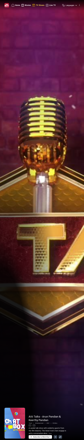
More (50, 433)
